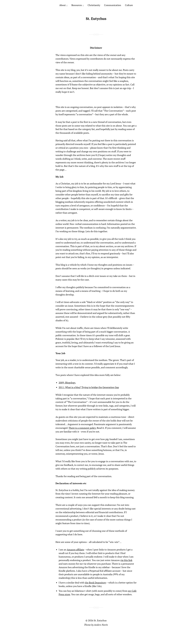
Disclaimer (96, 47)
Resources (76, 5)
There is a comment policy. (82, 427)
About (62, 5)
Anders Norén (101, 624)
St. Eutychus (96, 18)
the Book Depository (95, 582)
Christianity (94, 5)
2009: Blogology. (67, 382)
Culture (129, 5)
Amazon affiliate (75, 549)
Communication (112, 5)
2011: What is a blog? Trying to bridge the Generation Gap (89, 387)
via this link (126, 560)
